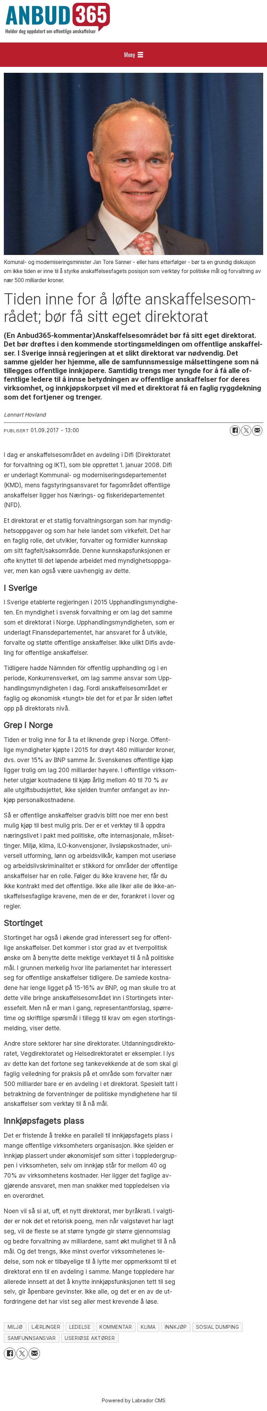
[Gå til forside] (58, 18)
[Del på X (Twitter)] (246, 430)
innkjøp (176, 1327)
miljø (15, 1327)
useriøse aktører (90, 1338)
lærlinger (46, 1327)
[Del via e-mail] (257, 430)
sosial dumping (217, 1327)
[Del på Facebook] (235, 430)
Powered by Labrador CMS (133, 1400)
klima (148, 1327)
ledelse (79, 1327)
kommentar (115, 1327)
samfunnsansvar (32, 1338)
